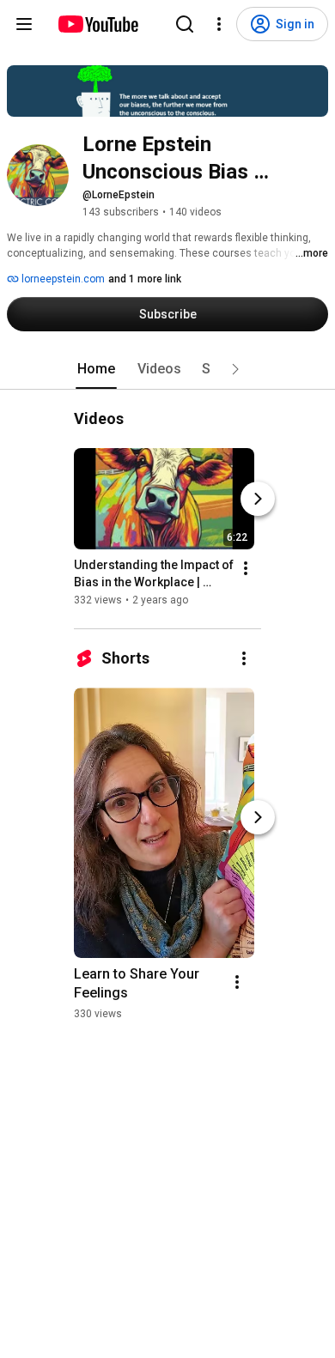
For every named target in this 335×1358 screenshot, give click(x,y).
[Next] (258, 499)
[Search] (184, 24)
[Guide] (24, 24)
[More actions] (245, 568)
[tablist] (167, 369)
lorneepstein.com (62, 279)
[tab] (96, 369)
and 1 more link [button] (144, 279)
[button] (235, 369)
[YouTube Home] (97, 24)
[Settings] (219, 24)
